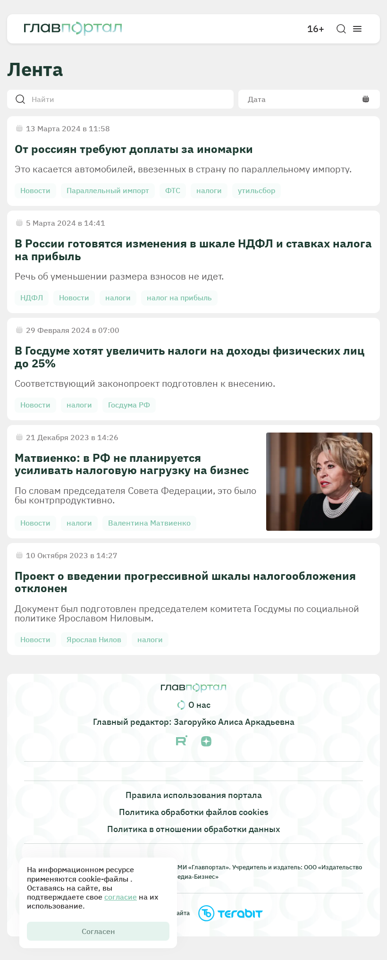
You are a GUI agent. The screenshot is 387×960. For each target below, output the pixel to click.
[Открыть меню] (357, 28)
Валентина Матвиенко (149, 522)
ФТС (172, 190)
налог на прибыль (179, 297)
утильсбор (256, 190)
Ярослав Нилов (94, 639)
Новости (35, 190)
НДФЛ (31, 297)
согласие (120, 896)
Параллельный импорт (108, 190)
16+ (315, 29)
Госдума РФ (129, 404)
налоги (209, 190)
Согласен (98, 931)
